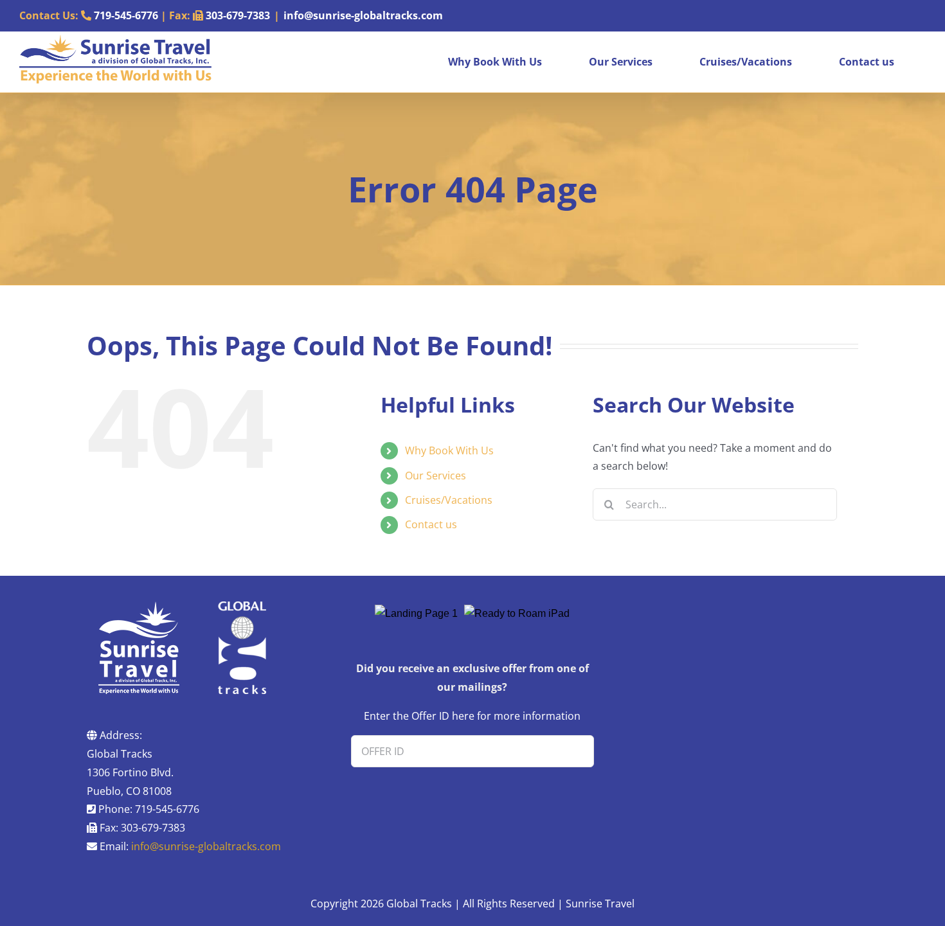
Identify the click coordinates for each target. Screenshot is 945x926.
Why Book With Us (449, 450)
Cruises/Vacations (448, 500)
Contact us (431, 524)
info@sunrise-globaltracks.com (363, 15)
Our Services (435, 475)
